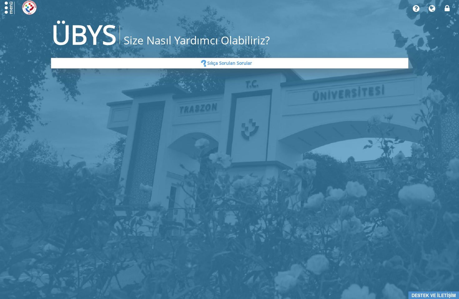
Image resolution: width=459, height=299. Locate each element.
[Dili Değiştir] (432, 8)
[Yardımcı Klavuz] (416, 8)
